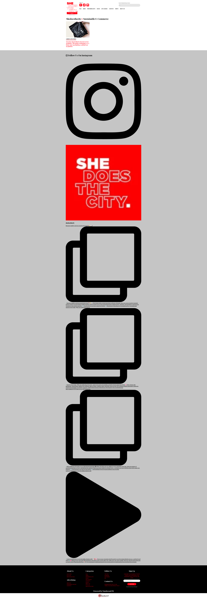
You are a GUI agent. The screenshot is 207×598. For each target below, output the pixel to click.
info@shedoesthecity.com (111, 584)
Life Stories (73, 39)
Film (80, 8)
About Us (122, 8)
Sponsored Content (71, 584)
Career (68, 39)
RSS (105, 578)
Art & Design (104, 8)
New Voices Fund (71, 576)
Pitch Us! (69, 575)
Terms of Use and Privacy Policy (112, 585)
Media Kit (69, 583)
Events (116, 8)
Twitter (106, 574)
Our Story (69, 574)
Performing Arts (91, 8)
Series (84, 8)
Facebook (107, 575)
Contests (111, 8)
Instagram (107, 576)
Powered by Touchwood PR (103, 591)
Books (98, 8)
